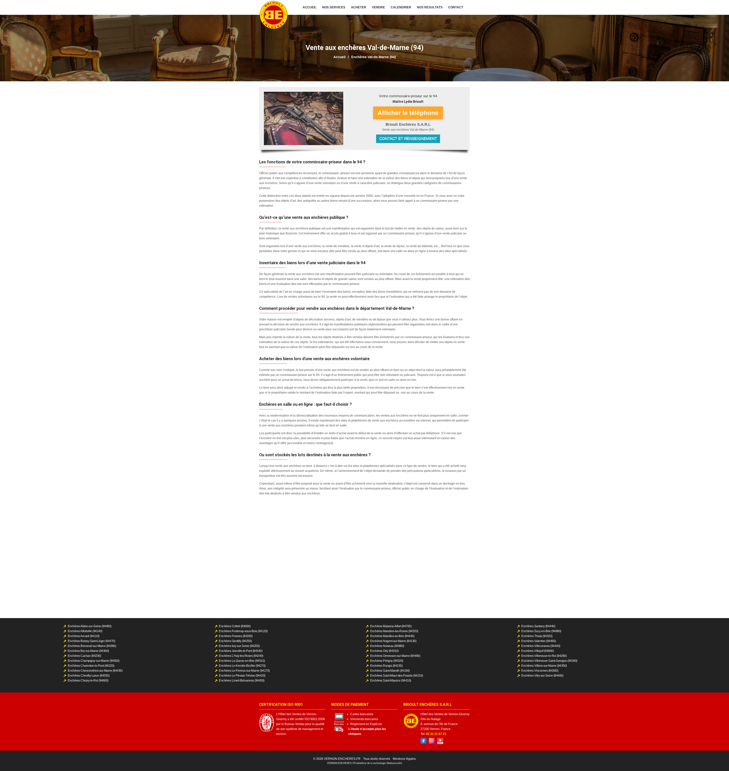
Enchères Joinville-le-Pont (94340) (240, 650)
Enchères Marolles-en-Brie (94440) (392, 636)
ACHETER (358, 7)
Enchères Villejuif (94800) (537, 650)
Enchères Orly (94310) (384, 650)
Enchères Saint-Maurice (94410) (390, 680)
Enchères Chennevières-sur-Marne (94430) (95, 670)
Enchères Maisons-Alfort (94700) (391, 626)
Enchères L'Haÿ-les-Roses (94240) (241, 655)
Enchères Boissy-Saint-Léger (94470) (91, 641)
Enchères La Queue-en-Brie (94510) (242, 660)
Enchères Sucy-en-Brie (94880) (541, 631)
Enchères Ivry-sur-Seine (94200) (239, 646)
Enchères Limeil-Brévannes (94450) (241, 680)
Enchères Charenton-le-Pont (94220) (91, 665)
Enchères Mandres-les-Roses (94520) (394, 631)
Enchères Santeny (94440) (538, 626)
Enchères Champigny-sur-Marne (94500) (93, 660)
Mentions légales (404, 758)
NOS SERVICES (333, 7)
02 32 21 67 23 (436, 733)
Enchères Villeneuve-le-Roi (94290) (543, 655)
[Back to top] (718, 760)
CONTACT (455, 7)
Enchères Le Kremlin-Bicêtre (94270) (242, 665)
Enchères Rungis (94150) (386, 665)
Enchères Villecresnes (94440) (540, 646)
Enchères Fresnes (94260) (235, 636)
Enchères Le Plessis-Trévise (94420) (242, 675)
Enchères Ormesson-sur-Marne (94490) (395, 655)
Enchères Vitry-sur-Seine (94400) (542, 675)
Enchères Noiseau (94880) (387, 646)
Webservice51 (394, 763)
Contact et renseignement (408, 138)
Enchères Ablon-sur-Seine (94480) (89, 626)
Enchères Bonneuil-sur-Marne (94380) (92, 646)
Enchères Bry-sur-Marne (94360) (88, 650)
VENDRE (378, 7)
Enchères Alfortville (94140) (85, 631)
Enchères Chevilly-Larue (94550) (89, 675)
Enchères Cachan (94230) (84, 655)
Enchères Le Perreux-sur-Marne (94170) (244, 670)
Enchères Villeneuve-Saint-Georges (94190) (549, 660)
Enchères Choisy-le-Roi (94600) (88, 680)
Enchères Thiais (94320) (536, 636)
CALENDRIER (401, 7)
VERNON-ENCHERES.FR (342, 758)
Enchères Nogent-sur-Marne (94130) (393, 641)
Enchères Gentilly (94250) (235, 641)
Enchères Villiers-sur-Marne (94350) (544, 665)
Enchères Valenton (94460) (538, 641)
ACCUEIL (309, 7)
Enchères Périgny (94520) (386, 660)
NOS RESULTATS (430, 7)
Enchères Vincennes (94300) (539, 670)
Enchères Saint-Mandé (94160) (390, 670)
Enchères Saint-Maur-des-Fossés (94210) (396, 675)
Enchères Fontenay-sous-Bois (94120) (243, 631)
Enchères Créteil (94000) (234, 626)
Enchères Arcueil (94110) (83, 636)
